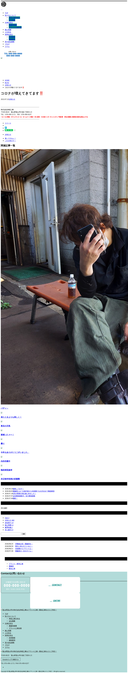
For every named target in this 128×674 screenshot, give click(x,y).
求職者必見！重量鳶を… (24, 544)
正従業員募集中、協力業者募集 (24, 496)
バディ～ (4, 408)
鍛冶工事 (12, 568)
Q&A (7, 518)
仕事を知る (9, 22)
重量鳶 (11, 566)
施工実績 (8, 29)
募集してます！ (18, 488)
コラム (7, 46)
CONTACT (8, 58)
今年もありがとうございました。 (15, 452)
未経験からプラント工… (24, 548)
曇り (3, 443)
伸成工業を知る (14, 17)
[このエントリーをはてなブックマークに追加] (6, 128)
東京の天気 (5, 426)
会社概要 (12, 20)
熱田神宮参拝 (6, 470)
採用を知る (9, 34)
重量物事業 (13, 25)
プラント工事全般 (15, 27)
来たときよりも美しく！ (11, 417)
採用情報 (12, 37)
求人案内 (9, 530)
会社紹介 (9, 522)
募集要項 (12, 39)
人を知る (8, 32)
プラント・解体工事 (16, 563)
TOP (6, 13)
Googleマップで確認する (10, 659)
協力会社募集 (9, 41)
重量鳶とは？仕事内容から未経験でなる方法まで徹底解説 (33, 491)
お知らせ (12, 99)
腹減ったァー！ (7, 434)
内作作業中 (5, 461)
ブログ (7, 44)
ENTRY (56, 600)
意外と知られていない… (24, 546)
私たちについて (10, 15)
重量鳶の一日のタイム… (24, 551)
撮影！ (15, 498)
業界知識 (8, 527)
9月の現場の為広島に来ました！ (24, 493)
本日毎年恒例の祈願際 (10, 478)
